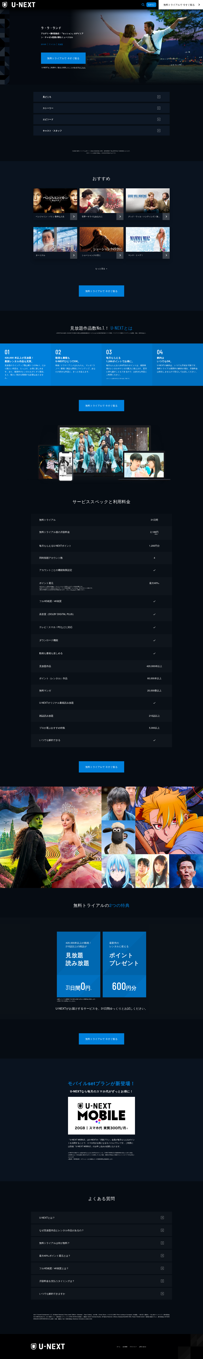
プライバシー (133, 1346)
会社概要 (125, 1346)
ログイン (151, 5)
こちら (83, 67)
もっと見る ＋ (101, 268)
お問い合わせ (142, 1346)
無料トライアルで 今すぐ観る (179, 4)
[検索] (143, 4)
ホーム (118, 1346)
